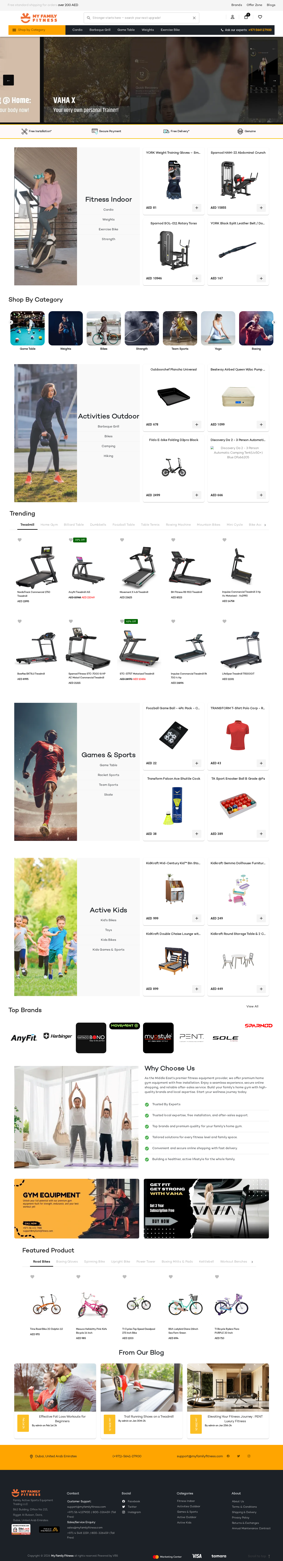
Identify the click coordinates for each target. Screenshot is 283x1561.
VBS (115, 1556)
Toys (108, 930)
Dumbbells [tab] (98, 525)
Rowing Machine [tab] (178, 525)
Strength (108, 239)
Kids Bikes (108, 940)
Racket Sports (108, 775)
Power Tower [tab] (146, 1262)
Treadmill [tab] (27, 525)
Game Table (126, 30)
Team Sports (108, 785)
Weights (148, 30)
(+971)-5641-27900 (127, 1456)
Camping (108, 446)
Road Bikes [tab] (41, 1262)
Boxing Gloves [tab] (67, 1262)
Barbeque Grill (100, 30)
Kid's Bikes (108, 920)
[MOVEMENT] (124, 1026)
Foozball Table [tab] (124, 525)
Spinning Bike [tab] (94, 1262)
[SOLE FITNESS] (225, 1038)
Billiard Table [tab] (74, 525)
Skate (108, 795)
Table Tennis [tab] (150, 525)
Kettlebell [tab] (206, 1262)
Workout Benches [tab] (233, 1262)
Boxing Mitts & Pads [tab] (177, 1262)
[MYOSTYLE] (158, 1038)
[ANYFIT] (23, 1038)
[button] (23, 1531)
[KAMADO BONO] (91, 1038)
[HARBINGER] (57, 1035)
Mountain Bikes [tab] (208, 525)
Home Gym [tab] (49, 525)
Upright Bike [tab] (120, 1262)
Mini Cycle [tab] (235, 525)
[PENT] (192, 1038)
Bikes (108, 436)
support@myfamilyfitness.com (200, 1456)
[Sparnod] (259, 1026)
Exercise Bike (170, 30)
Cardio (77, 30)
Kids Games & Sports (109, 950)
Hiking (108, 456)
